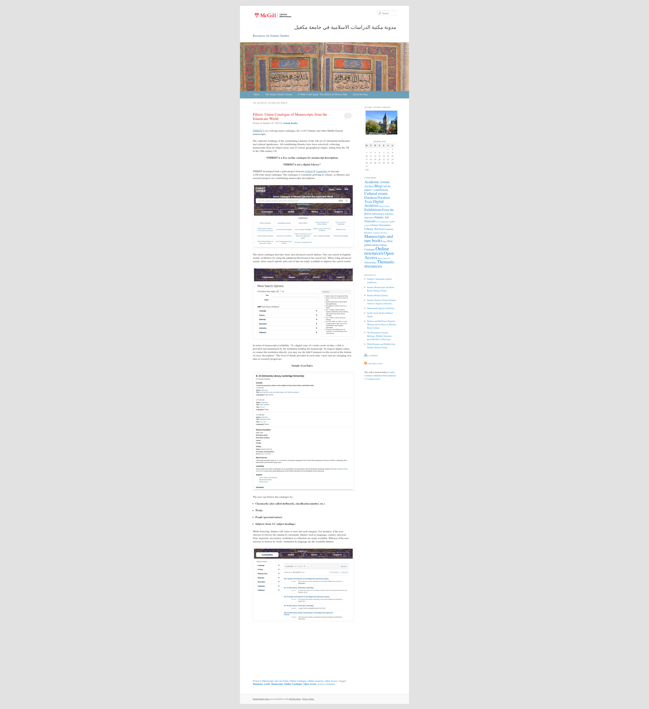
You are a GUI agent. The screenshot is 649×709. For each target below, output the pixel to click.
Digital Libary (384, 206)
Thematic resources (379, 263)
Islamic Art (382, 217)
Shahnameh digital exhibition (380, 308)
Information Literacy (383, 213)
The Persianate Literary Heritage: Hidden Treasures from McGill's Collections (379, 336)
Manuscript (277, 684)
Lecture (392, 221)
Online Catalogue (298, 680)
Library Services (374, 229)
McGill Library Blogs (261, 698)
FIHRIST (257, 130)
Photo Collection (384, 258)
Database (370, 197)
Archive (369, 186)
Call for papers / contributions (377, 188)
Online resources (316, 680)
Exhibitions (372, 209)
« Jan (366, 169)
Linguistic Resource (380, 233)
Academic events (377, 181)
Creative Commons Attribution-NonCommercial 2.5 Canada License (380, 375)
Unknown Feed (375, 363)
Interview (369, 217)
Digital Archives (373, 203)
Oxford (309, 171)
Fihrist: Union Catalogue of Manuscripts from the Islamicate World (290, 116)
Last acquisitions (382, 221)
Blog (378, 185)
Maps (385, 241)
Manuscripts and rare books (275, 680)
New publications (378, 243)
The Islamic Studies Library (278, 94)
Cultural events (376, 193)
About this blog (360, 94)
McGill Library (295, 698)
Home (257, 94)
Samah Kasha (290, 123)
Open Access (331, 680)
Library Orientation (380, 225)
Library (367, 225)
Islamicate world (261, 684)
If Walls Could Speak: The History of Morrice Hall (322, 94)
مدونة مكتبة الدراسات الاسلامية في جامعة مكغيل (345, 27)
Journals (370, 221)
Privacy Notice (308, 698)
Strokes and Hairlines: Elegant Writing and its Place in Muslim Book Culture (381, 324)
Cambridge (322, 171)
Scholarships (370, 262)
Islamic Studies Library (377, 295)
